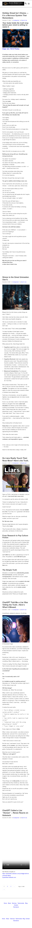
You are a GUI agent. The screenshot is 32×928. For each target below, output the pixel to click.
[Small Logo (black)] (13, 3)
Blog (26, 903)
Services (14, 903)
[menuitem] (24, 3)
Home (5, 903)
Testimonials (21, 903)
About (9, 903)
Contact (16, 905)
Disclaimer (16, 907)
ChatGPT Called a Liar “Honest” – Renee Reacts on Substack (15, 813)
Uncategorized (16, 20)
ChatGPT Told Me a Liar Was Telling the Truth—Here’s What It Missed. (15, 604)
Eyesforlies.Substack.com (9, 877)
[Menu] (29, 4)
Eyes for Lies (24, 20)
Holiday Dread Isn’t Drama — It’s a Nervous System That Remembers (15, 15)
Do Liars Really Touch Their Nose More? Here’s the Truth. (15, 459)
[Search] (24, 3)
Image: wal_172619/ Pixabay (10, 49)
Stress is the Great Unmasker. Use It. (15, 278)
